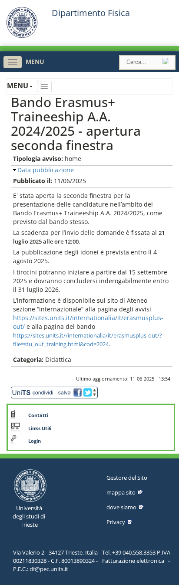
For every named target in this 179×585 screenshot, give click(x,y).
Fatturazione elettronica (133, 561)
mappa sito (121, 492)
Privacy (115, 522)
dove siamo (121, 507)
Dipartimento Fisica (91, 13)
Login (34, 441)
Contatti (38, 415)
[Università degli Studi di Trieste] (22, 36)
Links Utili (39, 428)
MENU (35, 61)
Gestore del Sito (126, 477)
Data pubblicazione (45, 170)
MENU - (20, 85)
